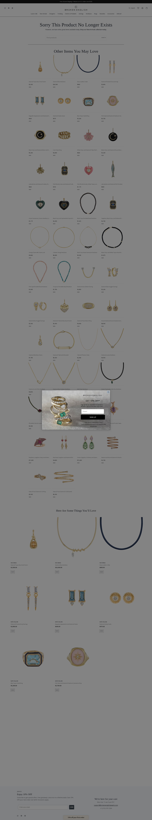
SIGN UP (93, 417)
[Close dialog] (108, 392)
